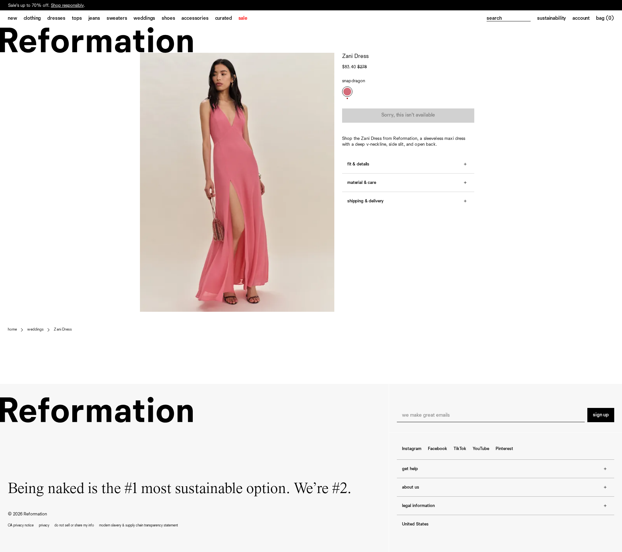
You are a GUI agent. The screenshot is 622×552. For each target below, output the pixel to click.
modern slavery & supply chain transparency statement (138, 525)
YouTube (481, 448)
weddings (35, 330)
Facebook (437, 448)
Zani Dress (62, 330)
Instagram (411, 448)
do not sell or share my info (74, 525)
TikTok (460, 448)
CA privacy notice (21, 525)
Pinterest (504, 448)
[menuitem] (16, 19)
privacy (44, 525)
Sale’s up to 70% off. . (46, 8)
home (12, 330)
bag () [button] (605, 18)
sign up (601, 415)
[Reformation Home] (311, 40)
